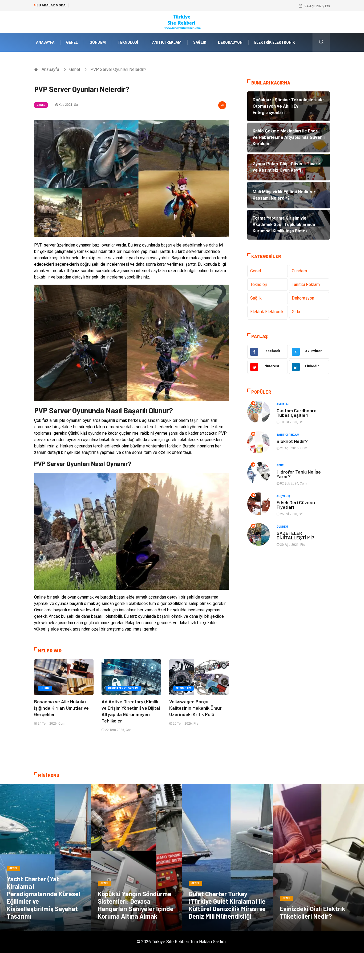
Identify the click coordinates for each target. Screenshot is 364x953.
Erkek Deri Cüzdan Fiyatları (296, 504)
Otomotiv (183, 688)
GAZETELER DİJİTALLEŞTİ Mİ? (295, 535)
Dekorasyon (230, 42)
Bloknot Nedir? (292, 441)
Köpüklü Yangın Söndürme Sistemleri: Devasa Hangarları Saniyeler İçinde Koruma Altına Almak (135, 905)
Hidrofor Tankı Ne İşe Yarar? (299, 474)
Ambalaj (283, 404)
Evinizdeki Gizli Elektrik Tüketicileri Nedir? (312, 912)
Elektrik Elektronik (274, 42)
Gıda (296, 311)
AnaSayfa (45, 42)
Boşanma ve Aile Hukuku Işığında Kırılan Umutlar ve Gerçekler (61, 707)
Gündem (98, 42)
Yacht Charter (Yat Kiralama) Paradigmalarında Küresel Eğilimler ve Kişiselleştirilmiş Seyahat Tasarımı (43, 897)
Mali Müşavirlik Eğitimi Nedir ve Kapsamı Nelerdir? (110, 6)
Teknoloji (128, 42)
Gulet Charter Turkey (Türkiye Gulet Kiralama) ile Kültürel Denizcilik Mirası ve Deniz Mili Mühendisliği (227, 905)
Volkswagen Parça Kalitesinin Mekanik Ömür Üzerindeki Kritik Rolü (195, 707)
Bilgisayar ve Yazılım (123, 688)
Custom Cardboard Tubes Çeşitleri (297, 412)
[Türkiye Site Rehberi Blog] (182, 21)
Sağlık (199, 42)
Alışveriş (283, 496)
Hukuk (45, 688)
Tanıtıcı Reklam (165, 42)
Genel (72, 42)
